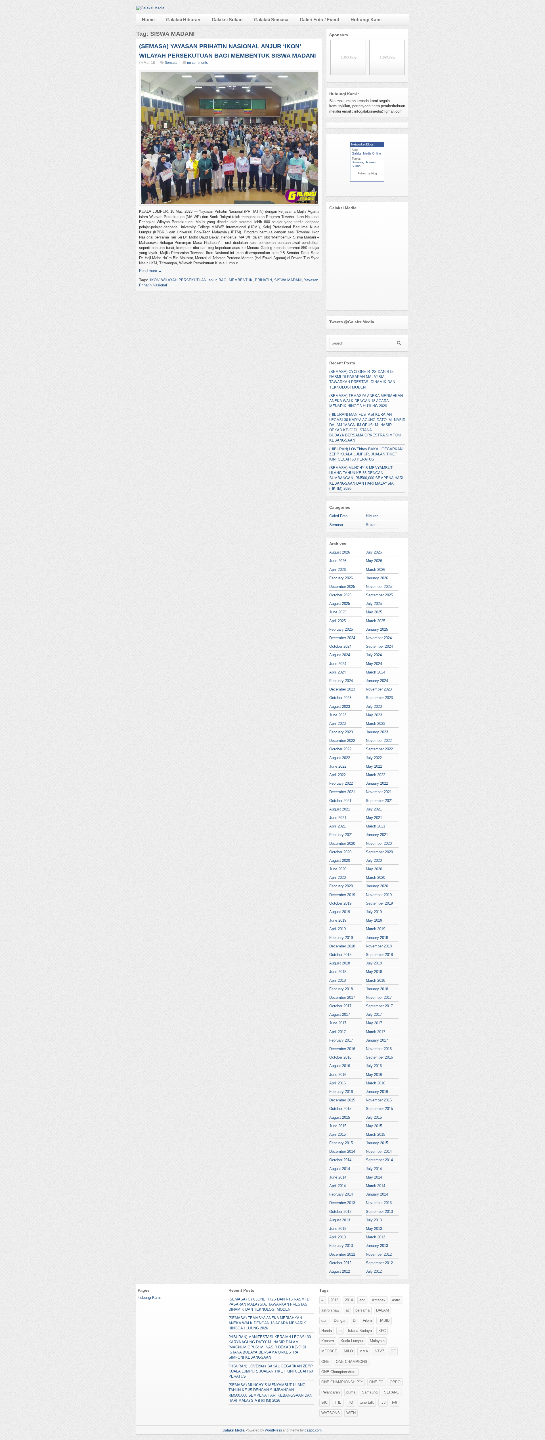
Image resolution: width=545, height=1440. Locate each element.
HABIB (384, 1320)
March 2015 (375, 1134)
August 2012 (339, 1271)
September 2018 (379, 955)
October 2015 (340, 1109)
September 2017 (379, 1006)
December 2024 (342, 638)
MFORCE (329, 1351)
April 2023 (337, 723)
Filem (367, 1320)
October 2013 (340, 1211)
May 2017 (374, 1023)
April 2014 (337, 1186)
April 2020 (337, 877)
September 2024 (379, 646)
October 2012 (340, 1263)
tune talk (367, 1402)
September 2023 (379, 698)
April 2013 (337, 1237)
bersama (362, 1310)
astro (396, 1300)
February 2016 (341, 1091)
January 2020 (377, 886)
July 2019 (374, 912)
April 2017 (337, 1032)
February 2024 (341, 681)
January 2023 (377, 732)
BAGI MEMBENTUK (236, 280)
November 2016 (379, 1049)
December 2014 (342, 1151)
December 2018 (342, 946)
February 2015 (341, 1143)
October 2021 (340, 801)
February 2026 (341, 578)
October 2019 (340, 903)
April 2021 (337, 826)
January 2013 (377, 1245)
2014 (349, 1300)
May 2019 (374, 920)
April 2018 (337, 980)
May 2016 (374, 1074)
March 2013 (375, 1237)
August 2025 (339, 603)
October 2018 (340, 955)
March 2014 (375, 1186)
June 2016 (337, 1074)
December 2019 (342, 895)
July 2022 (374, 758)
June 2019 (337, 920)
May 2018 (374, 972)
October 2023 (340, 698)
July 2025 (374, 603)
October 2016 (340, 1057)
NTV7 (379, 1351)
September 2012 (379, 1263)
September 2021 (379, 801)
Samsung (370, 1392)
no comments (197, 63)
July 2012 (374, 1271)
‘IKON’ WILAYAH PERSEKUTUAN (177, 280)
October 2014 (340, 1160)
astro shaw (330, 1310)
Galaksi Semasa (271, 19)
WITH (351, 1413)
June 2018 (337, 972)
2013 (334, 1300)
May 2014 (374, 1177)
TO (350, 1402)
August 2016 (339, 1066)
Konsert (327, 1341)
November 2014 (379, 1151)
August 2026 (339, 552)
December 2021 (342, 792)
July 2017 (374, 1014)
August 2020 (339, 860)
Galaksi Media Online (366, 153)
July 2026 (374, 552)
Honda (326, 1331)
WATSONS (330, 1413)
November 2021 (379, 792)
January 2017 (377, 1040)
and (362, 1300)
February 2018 (341, 989)
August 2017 (339, 1014)
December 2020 (342, 843)
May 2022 (374, 766)
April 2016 (337, 1083)
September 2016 (379, 1057)
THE (337, 1402)
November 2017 (379, 997)
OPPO (395, 1382)
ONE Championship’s (339, 1372)
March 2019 (375, 929)
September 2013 (379, 1211)
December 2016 (342, 1049)
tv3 (382, 1402)
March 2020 (375, 877)
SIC (324, 1402)
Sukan (356, 166)
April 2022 (337, 775)
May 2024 (374, 664)
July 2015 (374, 1117)
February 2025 (341, 629)
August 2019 (339, 912)
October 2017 (340, 1006)
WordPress (273, 1430)
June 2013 (337, 1228)
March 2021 (375, 826)
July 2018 (374, 963)
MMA (363, 1351)
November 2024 (379, 638)
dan (324, 1320)
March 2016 (375, 1083)
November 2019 (379, 895)
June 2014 (337, 1177)
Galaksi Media (234, 1430)
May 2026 (374, 561)
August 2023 (339, 706)
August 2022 (339, 758)
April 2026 (337, 569)
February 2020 (341, 886)
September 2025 (379, 595)
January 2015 (377, 1143)
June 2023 (337, 715)
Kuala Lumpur (352, 1341)
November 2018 (379, 946)
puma (350, 1392)
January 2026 (377, 578)
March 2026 (375, 569)
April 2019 (337, 929)
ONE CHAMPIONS (351, 1361)
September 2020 (379, 852)
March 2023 (375, 723)
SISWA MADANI (288, 280)
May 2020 (374, 869)
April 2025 (337, 621)
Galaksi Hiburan (183, 19)
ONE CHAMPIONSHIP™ (342, 1382)
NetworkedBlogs (362, 144)
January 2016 (377, 1091)
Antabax (378, 1300)
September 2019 (379, 903)
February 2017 (341, 1040)
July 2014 (374, 1169)
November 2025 (379, 586)
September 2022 (379, 749)
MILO (348, 1351)
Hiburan (370, 162)
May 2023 (374, 715)
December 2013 (342, 1203)
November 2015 (379, 1100)
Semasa (171, 63)
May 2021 (374, 818)
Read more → (150, 271)
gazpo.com (313, 1430)
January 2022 (377, 783)
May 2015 (374, 1126)
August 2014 (339, 1169)
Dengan (340, 1320)
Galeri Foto (338, 516)
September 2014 (379, 1160)
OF (393, 1351)
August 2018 (339, 963)
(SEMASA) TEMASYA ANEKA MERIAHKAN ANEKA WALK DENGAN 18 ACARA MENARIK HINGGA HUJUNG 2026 (366, 401)
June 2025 (337, 612)
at (347, 1310)
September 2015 (379, 1109)
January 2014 (377, 1194)
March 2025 (375, 621)
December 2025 (342, 586)
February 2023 (341, 732)
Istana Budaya (360, 1331)
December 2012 (342, 1254)
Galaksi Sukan (227, 19)
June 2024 (337, 664)
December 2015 (342, 1100)
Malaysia (377, 1341)
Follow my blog (367, 173)
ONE (325, 1361)
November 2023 (379, 689)
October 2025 (340, 595)
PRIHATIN (263, 280)
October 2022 (340, 749)
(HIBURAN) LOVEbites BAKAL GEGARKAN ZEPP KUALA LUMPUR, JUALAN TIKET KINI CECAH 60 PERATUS (366, 454)
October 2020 (340, 852)
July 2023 (374, 706)
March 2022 (375, 775)
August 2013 (339, 1220)
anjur (212, 280)
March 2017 (375, 1032)
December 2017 (342, 997)
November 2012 (379, 1254)
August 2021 (339, 809)
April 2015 (337, 1134)
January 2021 (377, 835)
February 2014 (341, 1194)
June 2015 (337, 1126)
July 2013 (374, 1220)
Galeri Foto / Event (319, 19)
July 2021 (374, 809)
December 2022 (342, 740)
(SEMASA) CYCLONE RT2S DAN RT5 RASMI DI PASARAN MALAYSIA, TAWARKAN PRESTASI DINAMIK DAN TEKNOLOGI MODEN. (270, 1304)
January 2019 (377, 938)
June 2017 (337, 1023)
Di (354, 1320)
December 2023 (342, 689)
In (339, 1331)
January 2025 (377, 629)
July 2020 (374, 860)
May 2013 (374, 1228)
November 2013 (379, 1203)
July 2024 (374, 655)
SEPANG (391, 1392)
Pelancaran (330, 1392)
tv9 (394, 1402)
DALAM (382, 1310)
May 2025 (374, 612)
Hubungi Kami (366, 19)
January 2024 (377, 681)
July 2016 (374, 1066)
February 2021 (341, 835)
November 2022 (379, 740)
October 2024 (340, 646)
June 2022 (337, 766)
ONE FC (376, 1382)
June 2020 (337, 869)
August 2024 (339, 655)
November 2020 (379, 843)
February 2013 (341, 1245)
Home (148, 19)
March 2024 (375, 672)
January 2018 (377, 989)
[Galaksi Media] (150, 8)
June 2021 (337, 818)
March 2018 (375, 980)
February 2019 (341, 938)
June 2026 (337, 561)
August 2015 (339, 1117)
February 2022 (341, 783)
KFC (382, 1331)
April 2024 (337, 672)
